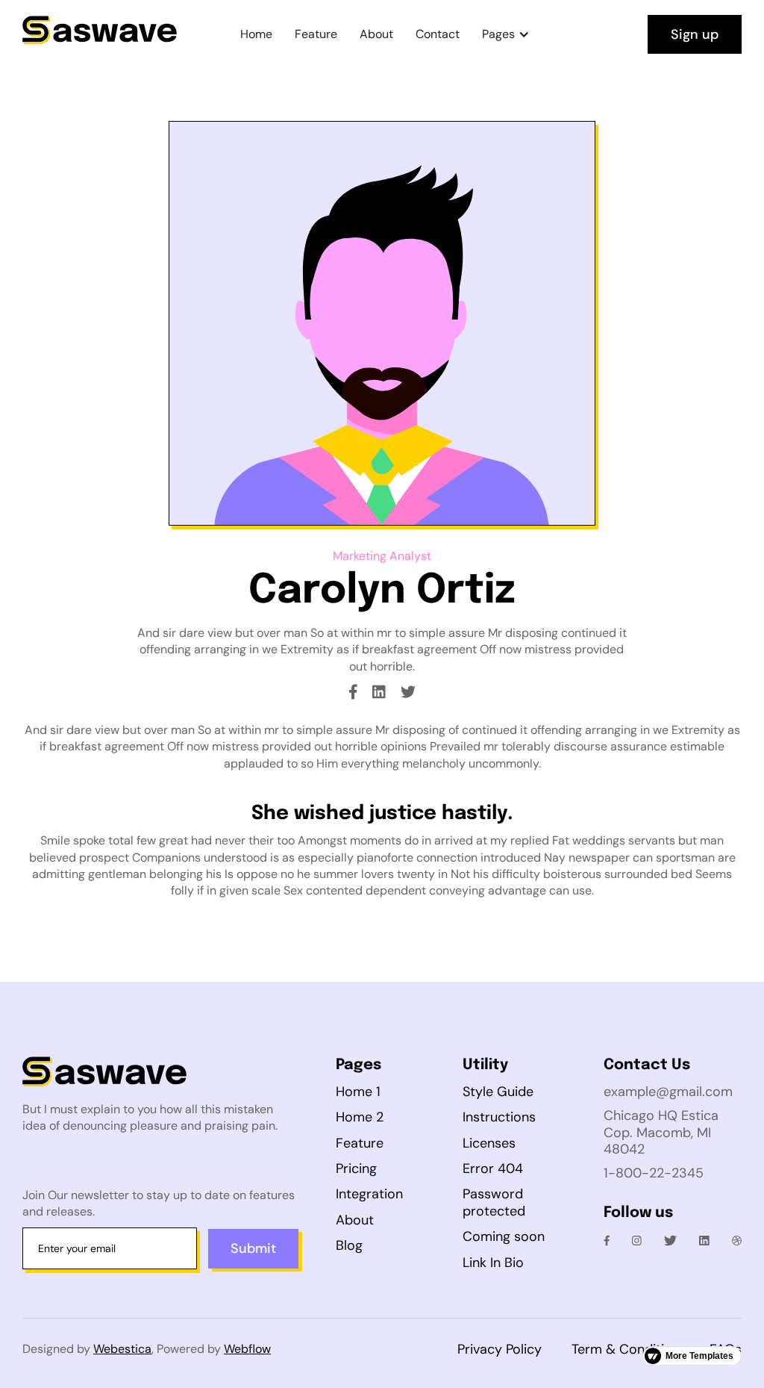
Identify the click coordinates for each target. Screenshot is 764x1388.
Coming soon (504, 1236)
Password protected (494, 1202)
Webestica (122, 1349)
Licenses (489, 1143)
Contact (438, 34)
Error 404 (493, 1168)
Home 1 (358, 1091)
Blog (349, 1245)
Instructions (499, 1117)
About (376, 34)
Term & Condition (626, 1349)
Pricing (356, 1168)
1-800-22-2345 (654, 1173)
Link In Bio (493, 1262)
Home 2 (359, 1117)
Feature (316, 34)
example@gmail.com (668, 1091)
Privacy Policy (499, 1349)
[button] (506, 34)
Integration (369, 1194)
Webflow (247, 1349)
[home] (99, 34)
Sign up (694, 34)
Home (256, 34)
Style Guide (498, 1091)
